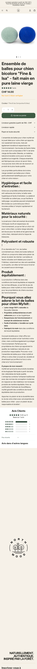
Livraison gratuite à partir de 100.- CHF (17, 123)
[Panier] (34, 10)
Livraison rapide (8, 127)
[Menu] (2, 10)
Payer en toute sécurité (11, 132)
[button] (7, 88)
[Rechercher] (7, 10)
